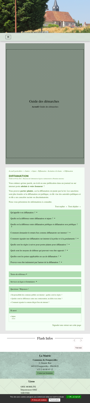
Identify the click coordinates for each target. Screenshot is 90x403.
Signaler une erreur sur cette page (66, 325)
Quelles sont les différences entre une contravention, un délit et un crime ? (37, 298)
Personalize (54, 400)
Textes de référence (18, 274)
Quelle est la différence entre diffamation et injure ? (32, 218)
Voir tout (78, 347)
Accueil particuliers (16, 171)
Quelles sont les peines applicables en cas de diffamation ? (35, 256)
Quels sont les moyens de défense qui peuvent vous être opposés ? (38, 250)
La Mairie (45, 355)
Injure (14, 316)
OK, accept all (74, 397)
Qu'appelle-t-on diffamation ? (23, 212)
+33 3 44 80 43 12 (45, 369)
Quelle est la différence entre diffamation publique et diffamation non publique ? (44, 224)
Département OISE (29, 389)
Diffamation (68, 171)
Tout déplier (74, 206)
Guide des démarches (49, 106)
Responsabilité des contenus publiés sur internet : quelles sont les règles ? (37, 295)
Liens (32, 381)
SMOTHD (25, 392)
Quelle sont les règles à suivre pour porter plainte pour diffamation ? (39, 244)
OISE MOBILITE (28, 386)
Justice (27, 171)
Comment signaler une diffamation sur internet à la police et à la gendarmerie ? (44, 238)
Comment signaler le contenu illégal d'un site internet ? (30, 302)
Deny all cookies (39, 400)
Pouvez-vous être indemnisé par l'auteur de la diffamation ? (35, 262)
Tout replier (61, 206)
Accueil (35, 106)
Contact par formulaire (45, 373)
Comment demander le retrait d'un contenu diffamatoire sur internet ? (40, 232)
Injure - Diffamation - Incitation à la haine (47, 171)
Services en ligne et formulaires (23, 281)
